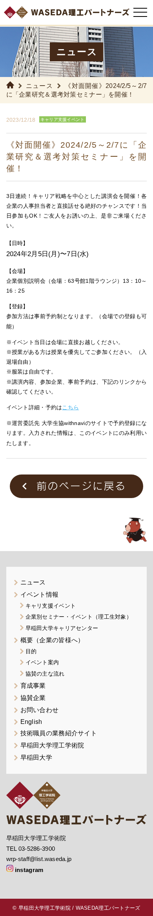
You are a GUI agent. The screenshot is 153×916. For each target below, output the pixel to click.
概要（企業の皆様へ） (52, 640)
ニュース (39, 85)
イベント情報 (39, 594)
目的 (31, 651)
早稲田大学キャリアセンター (62, 628)
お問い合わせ (39, 710)
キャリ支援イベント (51, 606)
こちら (70, 407)
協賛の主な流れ (45, 674)
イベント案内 (42, 662)
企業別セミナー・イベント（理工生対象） (79, 617)
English (31, 721)
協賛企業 (33, 697)
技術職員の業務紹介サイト (58, 733)
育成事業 (33, 685)
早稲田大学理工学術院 (52, 745)
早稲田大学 (36, 757)
